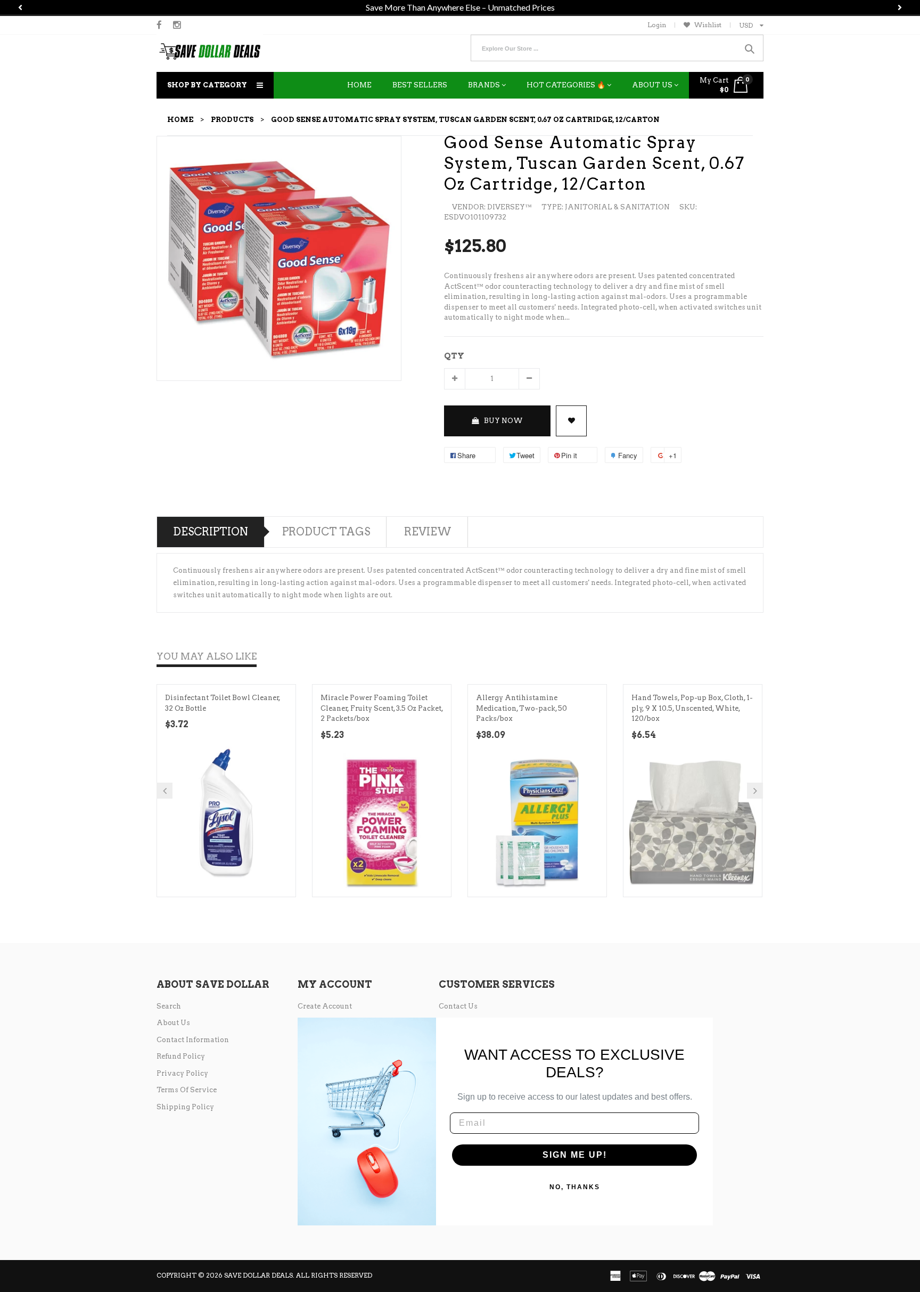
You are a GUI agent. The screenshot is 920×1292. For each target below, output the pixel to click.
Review (427, 531)
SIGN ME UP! (575, 1154)
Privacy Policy (182, 1073)
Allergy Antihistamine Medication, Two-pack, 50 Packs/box (521, 708)
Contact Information (193, 1040)
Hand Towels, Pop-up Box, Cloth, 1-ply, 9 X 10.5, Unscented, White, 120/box (692, 708)
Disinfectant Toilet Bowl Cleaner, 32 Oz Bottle (223, 703)
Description (210, 531)
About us (173, 1023)
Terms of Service (187, 1090)
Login (656, 25)
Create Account (325, 1006)
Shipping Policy (185, 1107)
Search (169, 1006)
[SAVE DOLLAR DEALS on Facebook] (159, 25)
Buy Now (503, 421)
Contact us (458, 1006)
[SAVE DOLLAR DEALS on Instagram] (177, 25)
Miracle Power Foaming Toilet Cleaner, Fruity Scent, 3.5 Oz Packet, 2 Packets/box (382, 708)
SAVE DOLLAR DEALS (258, 1275)
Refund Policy (181, 1056)
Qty (454, 356)
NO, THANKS (574, 1187)
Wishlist (707, 25)
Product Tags (326, 531)
